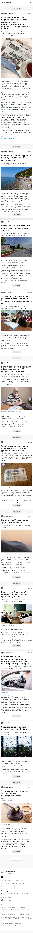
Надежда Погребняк (8, 13)
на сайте (3, 109)
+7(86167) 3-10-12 (8, 897)
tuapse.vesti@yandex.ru (9, 900)
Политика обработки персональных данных (12, 883)
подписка (18, 137)
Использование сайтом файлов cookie (11, 886)
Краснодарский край (8, 137)
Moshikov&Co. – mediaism (16, 926)
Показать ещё (16, 859)
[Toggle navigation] (30, 3)
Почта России (26, 137)
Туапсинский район (8, 138)
